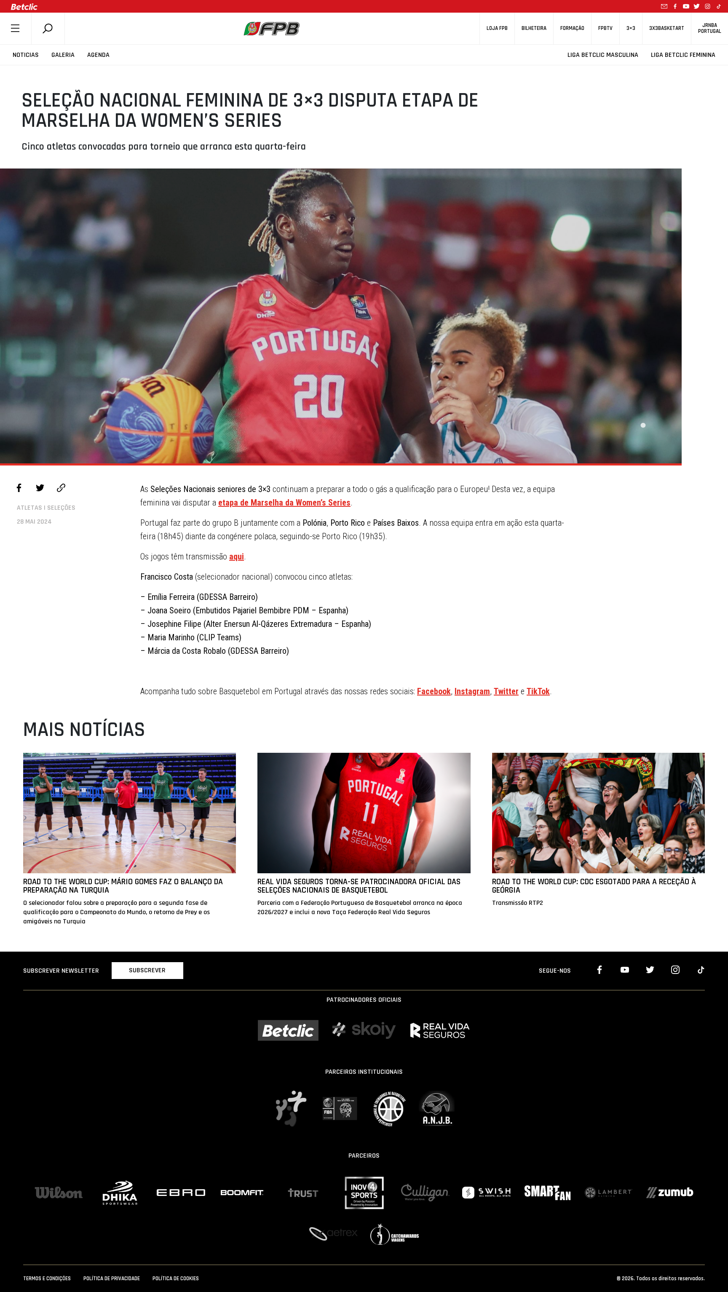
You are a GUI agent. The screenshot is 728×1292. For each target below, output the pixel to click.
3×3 (630, 28)
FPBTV (605, 28)
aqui (236, 556)
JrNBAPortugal (709, 28)
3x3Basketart (666, 28)
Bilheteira (534, 28)
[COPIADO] (61, 489)
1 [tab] (643, 425)
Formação (572, 28)
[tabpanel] (341, 316)
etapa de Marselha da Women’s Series (284, 503)
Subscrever (147, 970)
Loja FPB (497, 28)
